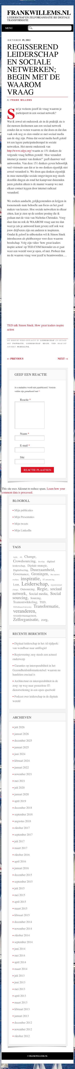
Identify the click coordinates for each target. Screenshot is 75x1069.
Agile (15, 557)
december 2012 (23, 1022)
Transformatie (45, 606)
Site (22, 457)
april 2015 (20, 901)
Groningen (39, 573)
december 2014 (23, 922)
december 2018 (23, 807)
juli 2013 (19, 975)
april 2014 (20, 962)
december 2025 (23, 740)
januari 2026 (21, 734)
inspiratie (18, 343)
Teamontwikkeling (25, 602)
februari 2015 (22, 915)
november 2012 (23, 1029)
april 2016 (20, 861)
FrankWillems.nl (39, 12)
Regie (46, 343)
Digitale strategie (37, 566)
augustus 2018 (22, 821)
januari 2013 (21, 1016)
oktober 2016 (22, 854)
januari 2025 (21, 747)
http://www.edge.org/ (19, 150)
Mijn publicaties (23, 510)
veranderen (24, 610)
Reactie (25, 399)
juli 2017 (19, 841)
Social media (38, 593)
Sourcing (35, 598)
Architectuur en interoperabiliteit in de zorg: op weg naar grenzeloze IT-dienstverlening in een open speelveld (35, 685)
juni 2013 (19, 982)
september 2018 (23, 814)
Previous (15, 358)
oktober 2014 (22, 935)
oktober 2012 (22, 1036)
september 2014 (23, 942)
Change (29, 556)
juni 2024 (19, 754)
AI (21, 557)
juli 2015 (19, 888)
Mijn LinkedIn (22, 530)
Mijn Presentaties (24, 517)
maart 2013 (20, 1002)
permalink (23, 346)
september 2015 (23, 881)
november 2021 (23, 774)
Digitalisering (20, 570)
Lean (16, 584)
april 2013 (20, 995)
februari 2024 (22, 760)
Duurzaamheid (42, 569)
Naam (24, 433)
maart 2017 (20, 848)
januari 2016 (21, 868)
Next (63, 358)
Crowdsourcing (24, 560)
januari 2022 (21, 767)
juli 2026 (19, 727)
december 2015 (23, 875)
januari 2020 (21, 794)
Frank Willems (21, 100)
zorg (44, 619)
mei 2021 (19, 781)
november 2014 (23, 928)
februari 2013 (22, 1009)
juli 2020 (19, 787)
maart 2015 (20, 908)
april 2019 (20, 801)
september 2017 (23, 834)
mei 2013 (19, 989)
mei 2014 (19, 955)
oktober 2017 (22, 828)
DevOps (41, 561)
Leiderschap (47, 340)
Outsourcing (27, 589)
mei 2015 (19, 895)
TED (54, 343)
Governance (21, 574)
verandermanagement (24, 615)
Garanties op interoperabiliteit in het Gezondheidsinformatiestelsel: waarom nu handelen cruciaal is (36, 670)
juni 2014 (19, 948)
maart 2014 (20, 969)
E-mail (25, 445)
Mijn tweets (21, 523)
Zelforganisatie (25, 619)
